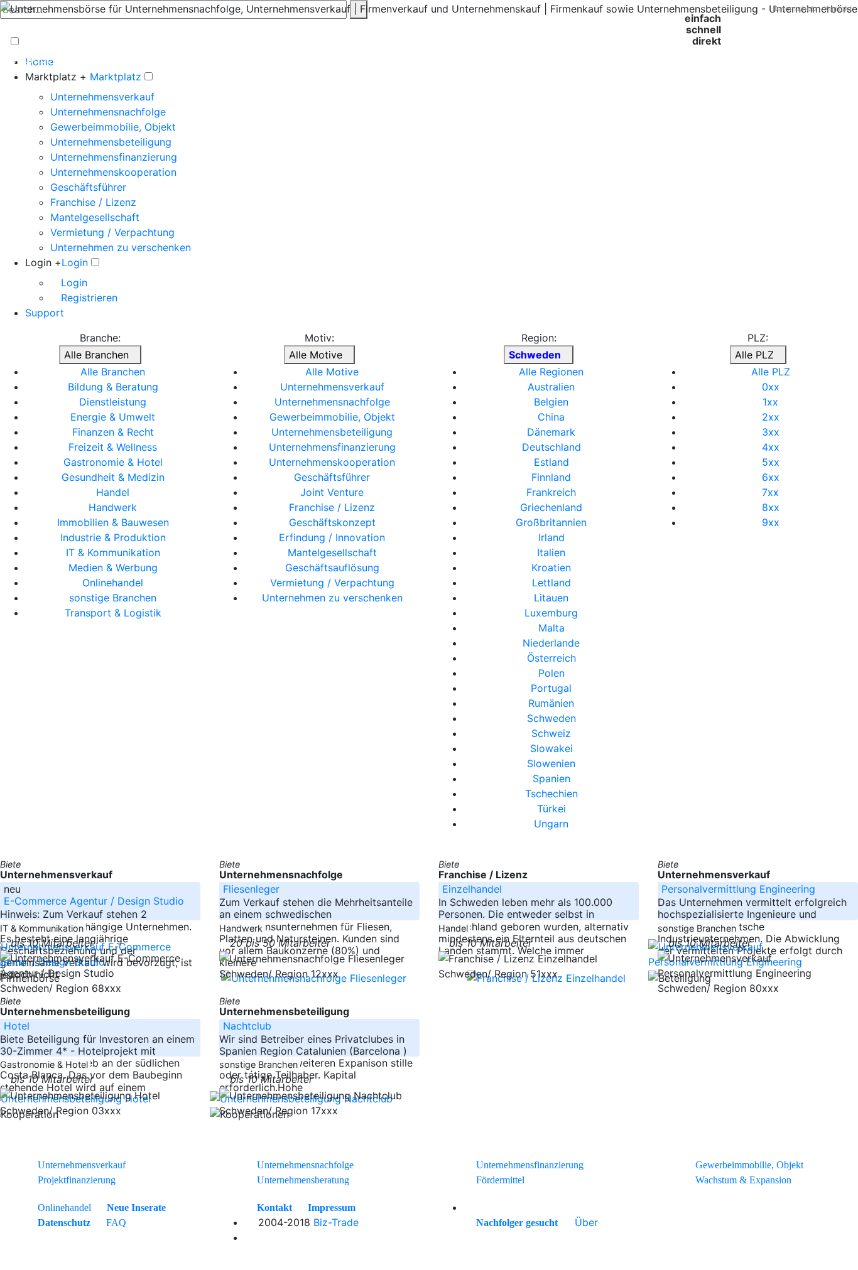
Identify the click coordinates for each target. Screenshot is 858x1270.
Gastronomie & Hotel (113, 462)
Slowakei (551, 748)
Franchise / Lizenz (93, 202)
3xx (770, 432)
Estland (551, 462)
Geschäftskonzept (332, 522)
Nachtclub (247, 1026)
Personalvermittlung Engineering (738, 889)
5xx (770, 462)
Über (586, 1222)
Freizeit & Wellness (112, 447)
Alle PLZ (754, 354)
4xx (770, 447)
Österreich (551, 658)
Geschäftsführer (88, 187)
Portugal (551, 688)
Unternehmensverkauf (102, 96)
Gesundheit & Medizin (113, 477)
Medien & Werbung (113, 567)
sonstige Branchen (112, 597)
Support (44, 312)
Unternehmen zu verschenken (120, 247)
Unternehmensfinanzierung (113, 157)
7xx (770, 492)
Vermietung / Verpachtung (112, 232)
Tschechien (551, 793)
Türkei (551, 808)
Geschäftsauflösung (332, 567)
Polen (551, 673)
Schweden (551, 718)
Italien (551, 552)
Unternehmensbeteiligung (110, 142)
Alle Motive (315, 354)
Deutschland (551, 447)
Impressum (332, 1207)
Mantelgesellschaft (94, 217)
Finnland (551, 477)
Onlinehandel (112, 582)
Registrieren (87, 297)
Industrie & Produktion (113, 537)
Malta (551, 628)
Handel (112, 492)
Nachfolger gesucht (517, 1222)
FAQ (116, 1222)
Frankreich (551, 492)
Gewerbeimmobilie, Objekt (113, 127)
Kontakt (838, 8)
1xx (770, 402)
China (551, 417)
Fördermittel (500, 1180)
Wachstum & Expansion (743, 1180)
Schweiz (551, 733)
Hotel (17, 1026)
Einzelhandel (472, 889)
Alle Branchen (96, 354)
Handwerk (113, 507)
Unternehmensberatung (303, 1180)
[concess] (564, 1222)
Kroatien (551, 567)
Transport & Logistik (113, 612)
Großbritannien (551, 522)
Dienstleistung (112, 402)
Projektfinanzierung (77, 1180)
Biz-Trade (336, 1222)
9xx (770, 522)
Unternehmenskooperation (113, 172)
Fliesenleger (251, 889)
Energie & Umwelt (112, 417)
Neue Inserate (136, 1207)
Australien (551, 386)
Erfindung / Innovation (332, 537)
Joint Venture (332, 492)
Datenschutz (795, 8)
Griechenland (551, 507)
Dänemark (551, 432)
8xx (770, 507)
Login (75, 262)
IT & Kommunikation (113, 552)
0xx (770, 386)
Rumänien (551, 703)
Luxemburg (551, 612)
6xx (770, 477)
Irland (551, 537)
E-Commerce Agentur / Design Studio (94, 901)
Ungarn (551, 823)
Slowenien (551, 763)
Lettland (551, 582)
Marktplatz (115, 76)
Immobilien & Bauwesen (113, 522)
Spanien (551, 778)
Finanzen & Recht (113, 432)
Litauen (551, 597)
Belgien (551, 402)
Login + (43, 262)
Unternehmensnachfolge (108, 111)
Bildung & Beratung (113, 386)
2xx (770, 417)
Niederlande (551, 643)
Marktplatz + (56, 76)
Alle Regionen (551, 371)
